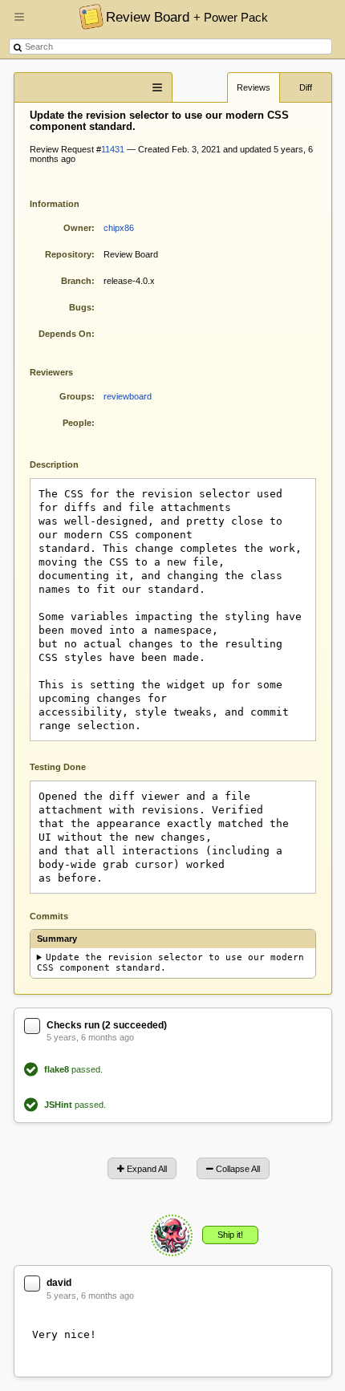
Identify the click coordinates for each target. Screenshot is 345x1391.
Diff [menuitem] (305, 87)
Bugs (80, 307)
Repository (68, 254)
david (59, 1282)
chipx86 (119, 228)
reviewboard (128, 396)
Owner (77, 228)
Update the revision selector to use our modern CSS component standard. (171, 962)
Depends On (65, 334)
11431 (112, 149)
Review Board (187, 17)
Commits (49, 916)
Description (66, 463)
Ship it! (230, 1234)
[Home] (87, 16)
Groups (75, 396)
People (77, 423)
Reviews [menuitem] (253, 87)
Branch (76, 281)
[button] (19, 23)
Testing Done (58, 767)
